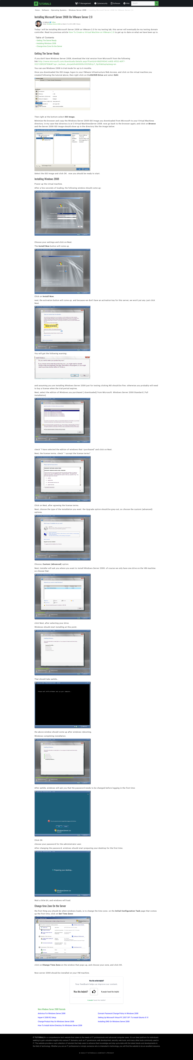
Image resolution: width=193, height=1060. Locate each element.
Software (45, 10)
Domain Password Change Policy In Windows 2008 (118, 1013)
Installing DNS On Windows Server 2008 (113, 1021)
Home (37, 10)
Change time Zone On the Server (49, 46)
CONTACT (102, 1053)
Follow (53, 22)
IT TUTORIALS (90, 1053)
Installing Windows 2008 (46, 43)
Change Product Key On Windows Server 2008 (56, 1021)
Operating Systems (59, 10)
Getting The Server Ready (47, 40)
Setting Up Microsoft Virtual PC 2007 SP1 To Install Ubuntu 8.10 (123, 1017)
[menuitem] (83, 3)
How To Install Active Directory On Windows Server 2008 (60, 1025)
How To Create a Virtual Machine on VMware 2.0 (91, 32)
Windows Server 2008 (77, 10)
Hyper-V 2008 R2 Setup (47, 1017)
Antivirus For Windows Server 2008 (51, 1013)
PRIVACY (110, 1053)
